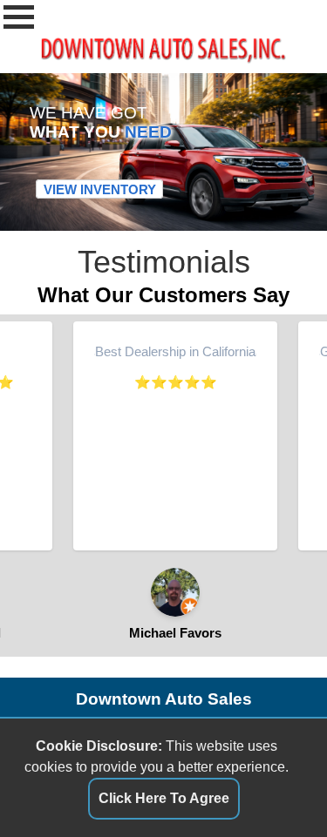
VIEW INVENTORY (100, 189)
